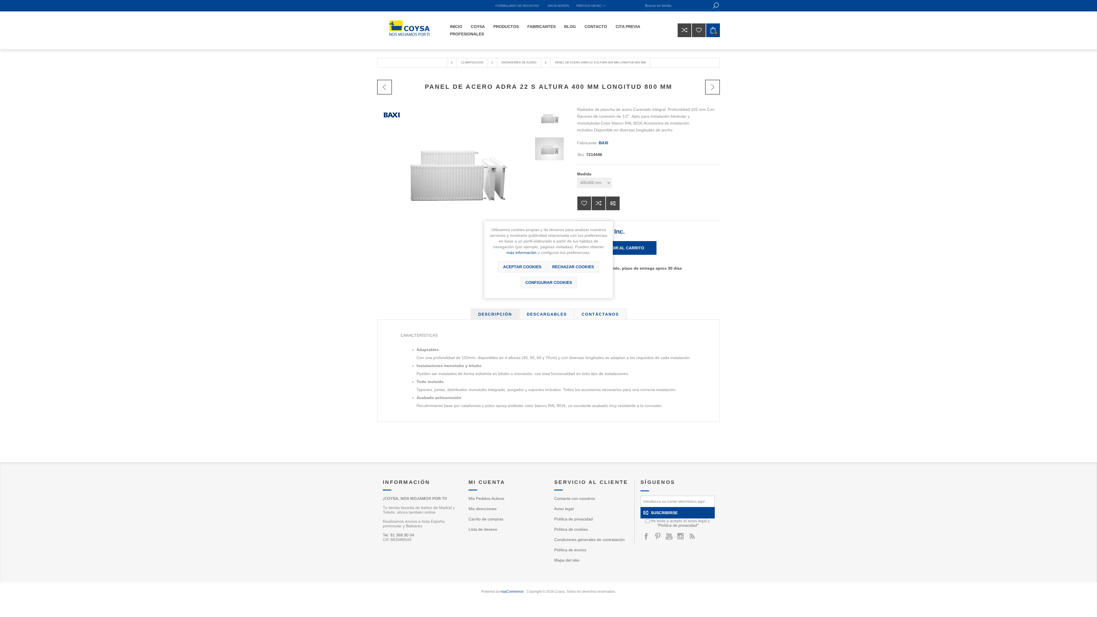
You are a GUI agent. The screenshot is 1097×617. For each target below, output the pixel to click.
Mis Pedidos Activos (486, 498)
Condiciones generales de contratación (589, 539)
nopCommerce (512, 592)
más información (522, 252)
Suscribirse (664, 512)
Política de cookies (571, 529)
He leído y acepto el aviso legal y (680, 523)
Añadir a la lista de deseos (584, 203)
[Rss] (692, 536)
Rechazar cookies (573, 267)
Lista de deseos (483, 529)
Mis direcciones (483, 508)
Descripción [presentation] (495, 314)
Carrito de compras (486, 519)
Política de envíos (570, 550)
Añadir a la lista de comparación (598, 203)
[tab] (495, 314)
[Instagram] (680, 536)
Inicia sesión (558, 5)
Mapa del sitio (566, 560)
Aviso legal (564, 508)
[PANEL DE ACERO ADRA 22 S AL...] (384, 87)
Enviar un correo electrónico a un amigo (613, 203)
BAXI (603, 143)
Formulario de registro (517, 5)
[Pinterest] (657, 536)
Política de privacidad (573, 519)
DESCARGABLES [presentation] (547, 314)
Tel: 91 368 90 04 (398, 535)
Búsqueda (715, 5)
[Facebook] (646, 536)
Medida (584, 174)
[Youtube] (669, 536)
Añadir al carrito (623, 248)
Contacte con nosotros (574, 498)
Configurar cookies (548, 282)
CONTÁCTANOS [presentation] (600, 314)
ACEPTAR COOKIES (522, 267)
